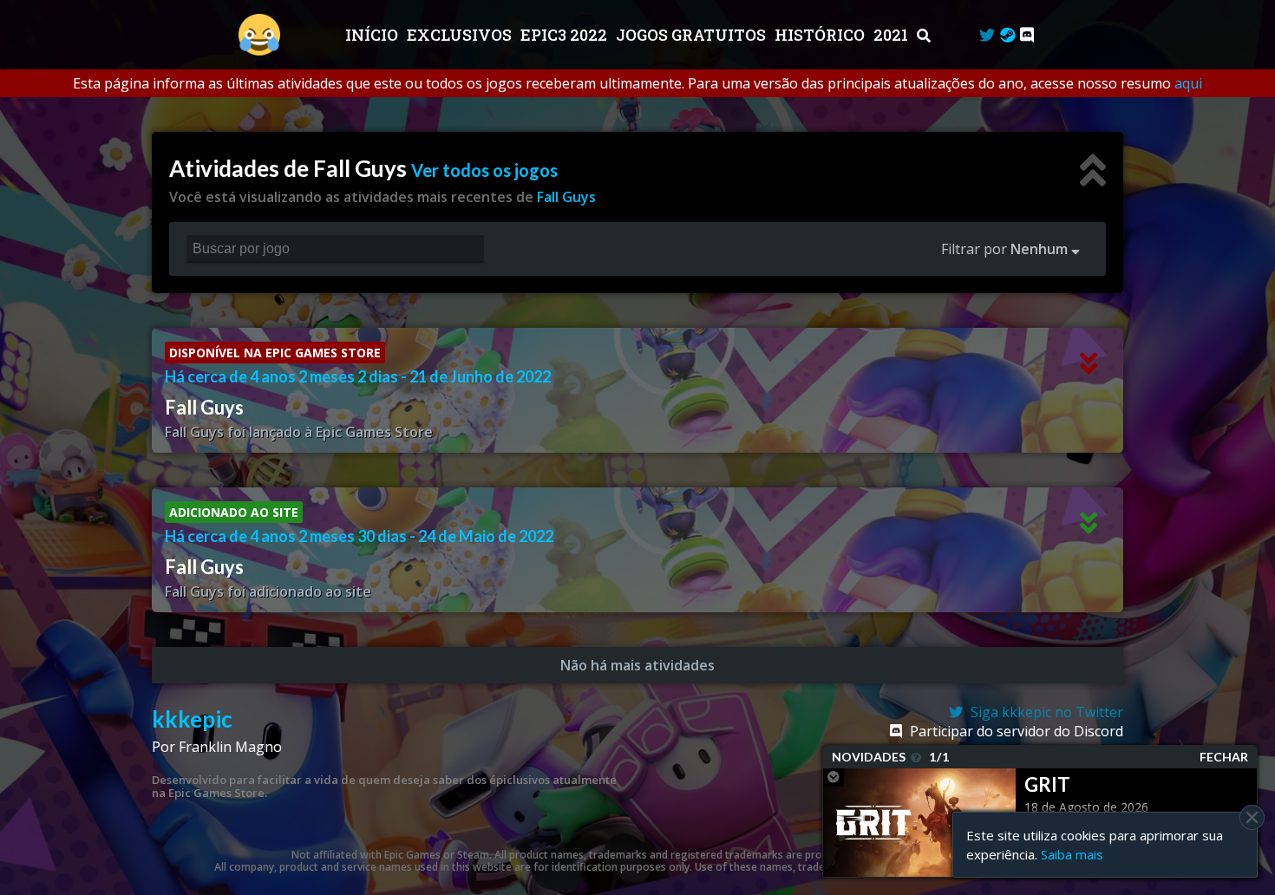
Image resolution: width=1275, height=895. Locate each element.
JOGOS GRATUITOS (692, 34)
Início (373, 34)
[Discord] (1027, 34)
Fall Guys (566, 196)
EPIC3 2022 (565, 34)
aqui (1188, 83)
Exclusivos (461, 34)
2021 (892, 34)
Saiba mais (1072, 854)
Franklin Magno (230, 746)
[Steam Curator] (1007, 34)
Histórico (821, 34)
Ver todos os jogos (484, 170)
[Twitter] (987, 34)
